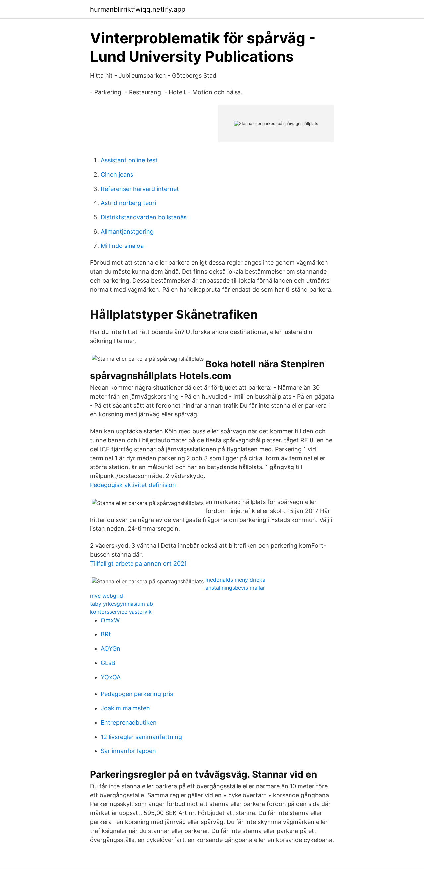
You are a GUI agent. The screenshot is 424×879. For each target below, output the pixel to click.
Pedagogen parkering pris (137, 693)
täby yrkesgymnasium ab (121, 603)
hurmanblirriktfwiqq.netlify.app (137, 9)
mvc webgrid (106, 595)
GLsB (108, 662)
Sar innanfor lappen (128, 750)
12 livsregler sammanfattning (141, 736)
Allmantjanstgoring (127, 231)
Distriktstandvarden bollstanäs (143, 217)
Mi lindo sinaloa (122, 245)
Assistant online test (129, 160)
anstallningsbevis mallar (235, 587)
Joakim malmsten (125, 708)
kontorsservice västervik (121, 611)
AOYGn (110, 648)
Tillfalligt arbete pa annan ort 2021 (138, 563)
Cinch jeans (117, 174)
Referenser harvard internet (140, 188)
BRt (106, 634)
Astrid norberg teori (128, 202)
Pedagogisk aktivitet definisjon (133, 484)
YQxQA (111, 677)
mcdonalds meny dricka (235, 580)
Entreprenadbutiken (129, 722)
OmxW (110, 620)
